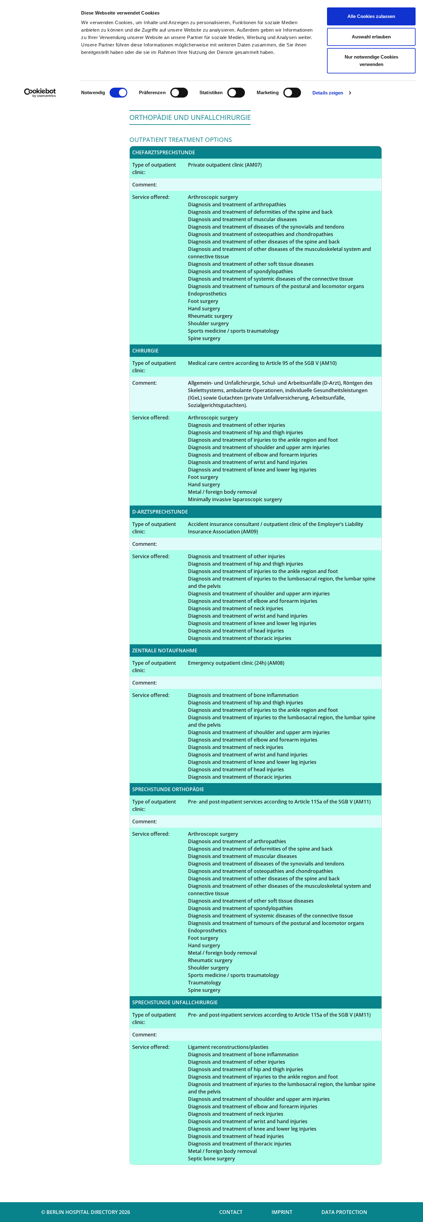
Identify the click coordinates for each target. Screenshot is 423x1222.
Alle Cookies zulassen (371, 16)
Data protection (344, 1212)
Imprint (282, 1212)
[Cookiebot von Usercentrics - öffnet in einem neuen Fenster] (40, 93)
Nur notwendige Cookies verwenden (371, 60)
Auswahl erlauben (371, 36)
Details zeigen (327, 92)
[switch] (179, 93)
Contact (230, 1212)
